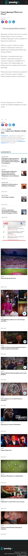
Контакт (25, 553)
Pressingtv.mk (4, 135)
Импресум (17, 552)
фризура (17, 131)
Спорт (9, 129)
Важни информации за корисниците (13, 553)
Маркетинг (23, 552)
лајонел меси (10, 131)
